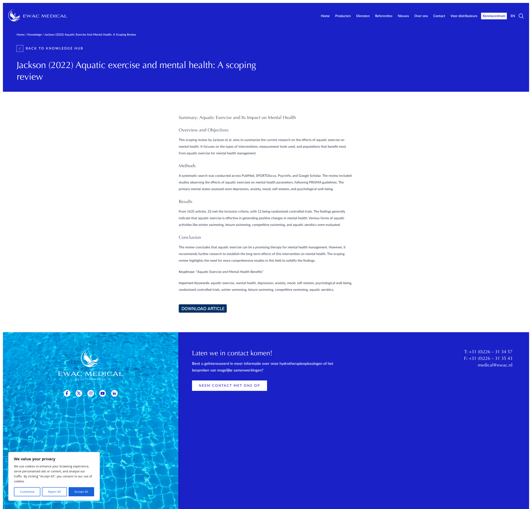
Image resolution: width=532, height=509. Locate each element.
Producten (343, 16)
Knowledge (34, 34)
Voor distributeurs (464, 16)
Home (325, 16)
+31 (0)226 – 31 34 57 (490, 352)
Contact (439, 16)
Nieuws (403, 16)
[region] (54, 476)
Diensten (363, 16)
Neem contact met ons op (229, 385)
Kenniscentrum (494, 16)
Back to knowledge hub (54, 48)
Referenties (383, 16)
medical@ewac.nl (495, 365)
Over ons (421, 16)
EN (513, 16)
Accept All (81, 492)
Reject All (54, 492)
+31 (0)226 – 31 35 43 (490, 359)
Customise (27, 492)
